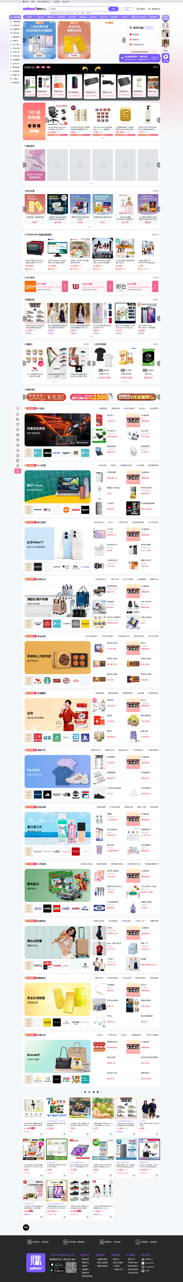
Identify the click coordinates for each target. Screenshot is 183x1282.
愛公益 (125, 17)
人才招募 (116, 1266)
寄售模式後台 (133, 1262)
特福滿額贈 (141, 579)
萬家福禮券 (154, 978)
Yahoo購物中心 (34, 8)
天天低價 (72, 17)
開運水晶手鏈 (99, 921)
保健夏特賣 (99, 693)
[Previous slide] (24, 1108)
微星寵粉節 (116, 408)
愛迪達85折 (109, 750)
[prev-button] (24, 397)
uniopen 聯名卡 (141, 17)
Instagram (150, 1266)
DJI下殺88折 (153, 522)
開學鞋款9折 (96, 750)
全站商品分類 (133, 1272)
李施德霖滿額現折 (151, 864)
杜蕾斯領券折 (153, 693)
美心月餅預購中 (91, 636)
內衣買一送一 (140, 921)
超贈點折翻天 (102, 1259)
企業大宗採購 (118, 1262)
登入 (127, 9)
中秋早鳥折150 (123, 636)
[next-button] (158, 397)
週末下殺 (104, 17)
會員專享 (114, 17)
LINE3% (100, 1035)
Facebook (150, 1263)
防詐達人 (142, 408)
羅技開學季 (154, 408)
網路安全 (85, 1262)
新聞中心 (149, 1259)
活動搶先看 (128, 807)
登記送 (40, 17)
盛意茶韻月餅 (139, 636)
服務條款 (85, 1269)
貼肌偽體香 (154, 807)
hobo (77, 13)
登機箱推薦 (154, 921)
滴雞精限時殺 (128, 693)
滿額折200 (154, 579)
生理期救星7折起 (134, 864)
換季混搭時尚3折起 (57, 13)
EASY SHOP (69, 13)
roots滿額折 (112, 921)
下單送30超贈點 (152, 1035)
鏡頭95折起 (98, 522)
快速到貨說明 (133, 1269)
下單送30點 (111, 1035)
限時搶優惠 (101, 807)
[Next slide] (43, 1108)
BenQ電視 (103, 465)
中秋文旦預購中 (108, 636)
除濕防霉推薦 (102, 864)
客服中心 (116, 1259)
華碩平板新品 (129, 408)
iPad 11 (111, 522)
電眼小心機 (141, 807)
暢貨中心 (51, 17)
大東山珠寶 (127, 978)
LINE (148, 1270)
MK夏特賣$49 (113, 978)
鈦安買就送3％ (101, 579)
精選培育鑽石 (140, 978)
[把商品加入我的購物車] (41, 1134)
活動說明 (155, 234)
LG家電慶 (140, 465)
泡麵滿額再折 (136, 1035)
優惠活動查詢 (102, 1266)
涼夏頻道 (82, 17)
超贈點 (154, 17)
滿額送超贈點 (113, 693)
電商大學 (131, 1259)
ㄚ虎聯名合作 (118, 1269)
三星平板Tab (123, 522)
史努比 (82, 13)
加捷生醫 (140, 693)
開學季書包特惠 (117, 864)
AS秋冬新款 (126, 921)
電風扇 (113, 465)
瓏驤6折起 (99, 978)
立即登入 (149, 28)
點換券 (29, 17)
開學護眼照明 (153, 465)
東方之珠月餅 (153, 636)
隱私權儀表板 (87, 1276)
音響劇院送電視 (126, 465)
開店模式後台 (133, 1266)
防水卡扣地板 (128, 579)
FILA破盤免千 (138, 750)
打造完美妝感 (115, 807)
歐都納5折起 (124, 750)
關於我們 (85, 1259)
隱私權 (84, 1266)
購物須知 (85, 1272)
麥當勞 (89, 13)
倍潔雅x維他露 (86, 864)
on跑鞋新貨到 (153, 750)
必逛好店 (93, 17)
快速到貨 (61, 17)
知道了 (154, 58)
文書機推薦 (103, 408)
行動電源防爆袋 (138, 522)
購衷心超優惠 (102, 1262)
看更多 (165, 50)
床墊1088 (115, 579)
